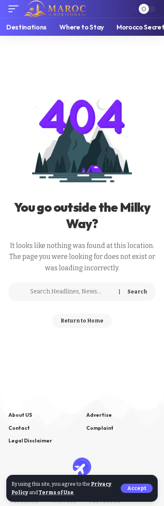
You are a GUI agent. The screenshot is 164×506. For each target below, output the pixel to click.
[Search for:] (71, 291)
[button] (137, 488)
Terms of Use (56, 492)
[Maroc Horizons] (54, 9)
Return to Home (82, 321)
